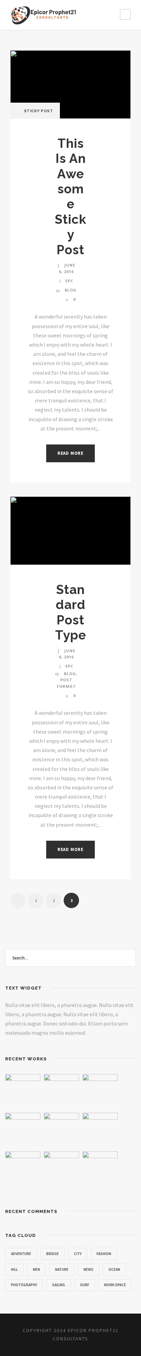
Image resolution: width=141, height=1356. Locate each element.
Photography (24, 1284)
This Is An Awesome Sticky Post (70, 196)
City (77, 1253)
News (88, 1269)
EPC (69, 280)
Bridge (52, 1253)
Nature (61, 1269)
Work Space (115, 1284)
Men (36, 1269)
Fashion (104, 1253)
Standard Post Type (70, 612)
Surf (84, 1284)
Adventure (21, 1253)
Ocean (114, 1269)
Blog (71, 290)
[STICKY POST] (70, 83)
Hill (14, 1269)
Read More (70, 453)
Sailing (58, 1284)
